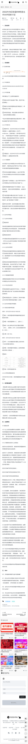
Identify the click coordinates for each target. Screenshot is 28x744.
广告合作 (17, 727)
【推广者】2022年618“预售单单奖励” (6, 650)
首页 (3, 7)
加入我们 (23, 727)
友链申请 (5, 727)
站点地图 (15, 729)
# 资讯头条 (8, 601)
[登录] (23, 2)
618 (19, 29)
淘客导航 (13, 739)
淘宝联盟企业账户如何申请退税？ (20, 667)
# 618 (13, 601)
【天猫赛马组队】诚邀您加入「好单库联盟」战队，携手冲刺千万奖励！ (6, 667)
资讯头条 (7, 7)
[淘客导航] (14, 2)
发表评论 (22, 697)
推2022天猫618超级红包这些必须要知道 (20, 634)
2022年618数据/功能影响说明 (7, 634)
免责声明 (11, 727)
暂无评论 (6, 673)
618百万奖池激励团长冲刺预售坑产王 (21, 650)
